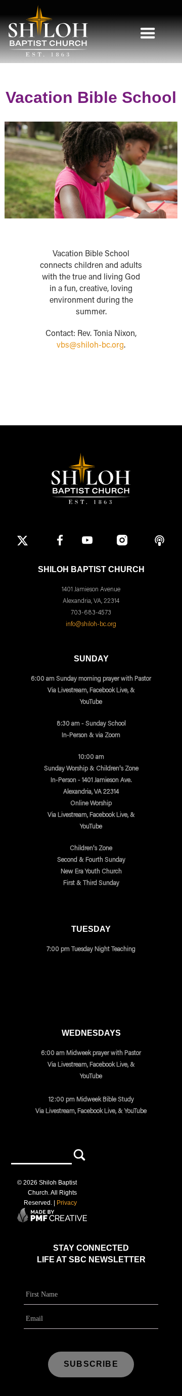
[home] (46, 31)
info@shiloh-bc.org (91, 624)
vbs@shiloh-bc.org (90, 346)
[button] (147, 31)
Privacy (67, 1202)
